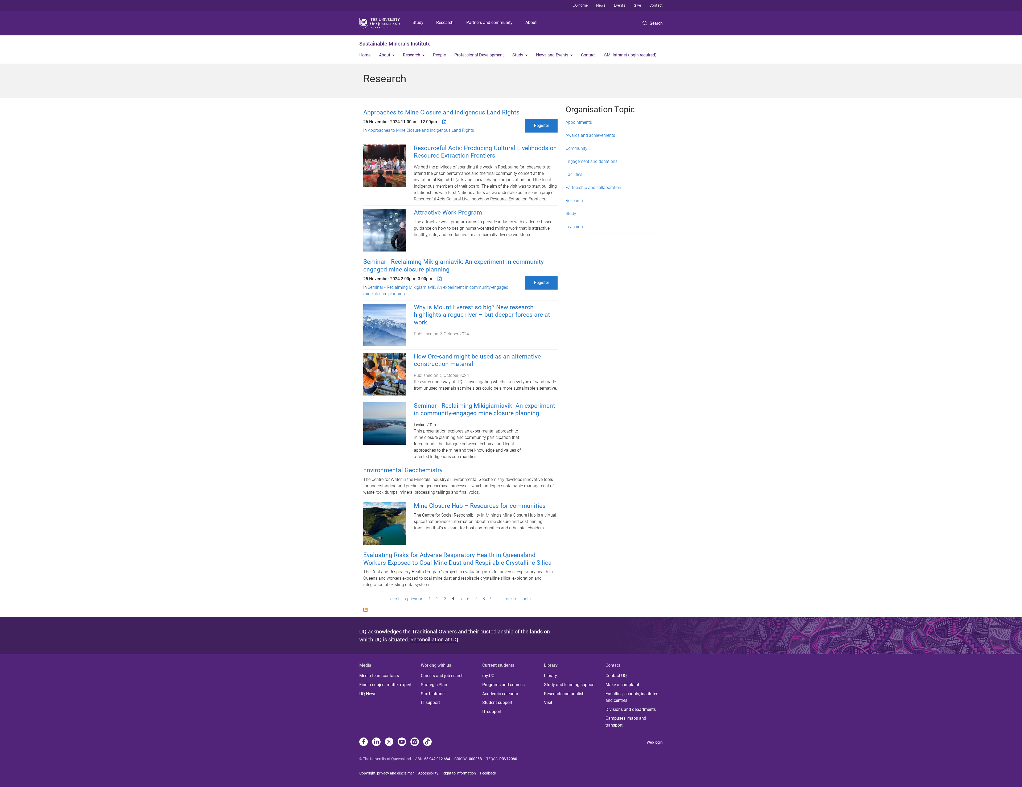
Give (637, 5)
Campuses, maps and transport (625, 722)
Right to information (459, 773)
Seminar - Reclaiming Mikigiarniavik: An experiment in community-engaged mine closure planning (484, 409)
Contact (656, 5)
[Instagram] (414, 742)
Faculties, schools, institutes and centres (631, 697)
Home (364, 54)
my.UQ (488, 675)
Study (418, 22)
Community (576, 148)
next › (511, 598)
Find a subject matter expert (385, 684)
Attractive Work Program (448, 212)
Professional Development (479, 54)
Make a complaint (622, 684)
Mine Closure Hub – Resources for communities (480, 505)
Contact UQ (616, 675)
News (600, 5)
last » (526, 598)
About (531, 22)
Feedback (488, 773)
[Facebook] (363, 742)
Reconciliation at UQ (434, 639)
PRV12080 (508, 759)
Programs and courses (503, 684)
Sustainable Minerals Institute (395, 43)
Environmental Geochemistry (403, 470)
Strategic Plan (434, 684)
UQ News (367, 693)
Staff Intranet (433, 693)
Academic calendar (500, 693)
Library (550, 675)
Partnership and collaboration (593, 187)
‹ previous (414, 598)
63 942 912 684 (437, 759)
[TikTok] (427, 742)
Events (619, 5)
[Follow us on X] (389, 742)
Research (445, 22)
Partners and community (489, 22)
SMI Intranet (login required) (630, 54)
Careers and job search (442, 675)
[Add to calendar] (445, 122)
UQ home (580, 5)
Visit (548, 702)
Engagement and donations (591, 161)
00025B (475, 759)
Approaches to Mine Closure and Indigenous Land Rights (441, 112)
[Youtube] (402, 742)
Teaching (574, 226)
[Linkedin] (376, 742)
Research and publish (564, 693)
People (439, 54)
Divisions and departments (630, 709)
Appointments (579, 122)
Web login (655, 742)
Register (541, 125)
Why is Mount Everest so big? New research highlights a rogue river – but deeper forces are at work (482, 315)
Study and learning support (569, 684)
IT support (430, 702)
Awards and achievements (590, 135)
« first (394, 598)
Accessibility (428, 773)
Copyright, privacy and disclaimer (386, 773)
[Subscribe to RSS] (365, 609)
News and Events (552, 54)
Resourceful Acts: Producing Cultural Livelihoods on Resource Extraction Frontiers (485, 152)
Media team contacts (379, 675)
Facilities (574, 174)
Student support (497, 702)
